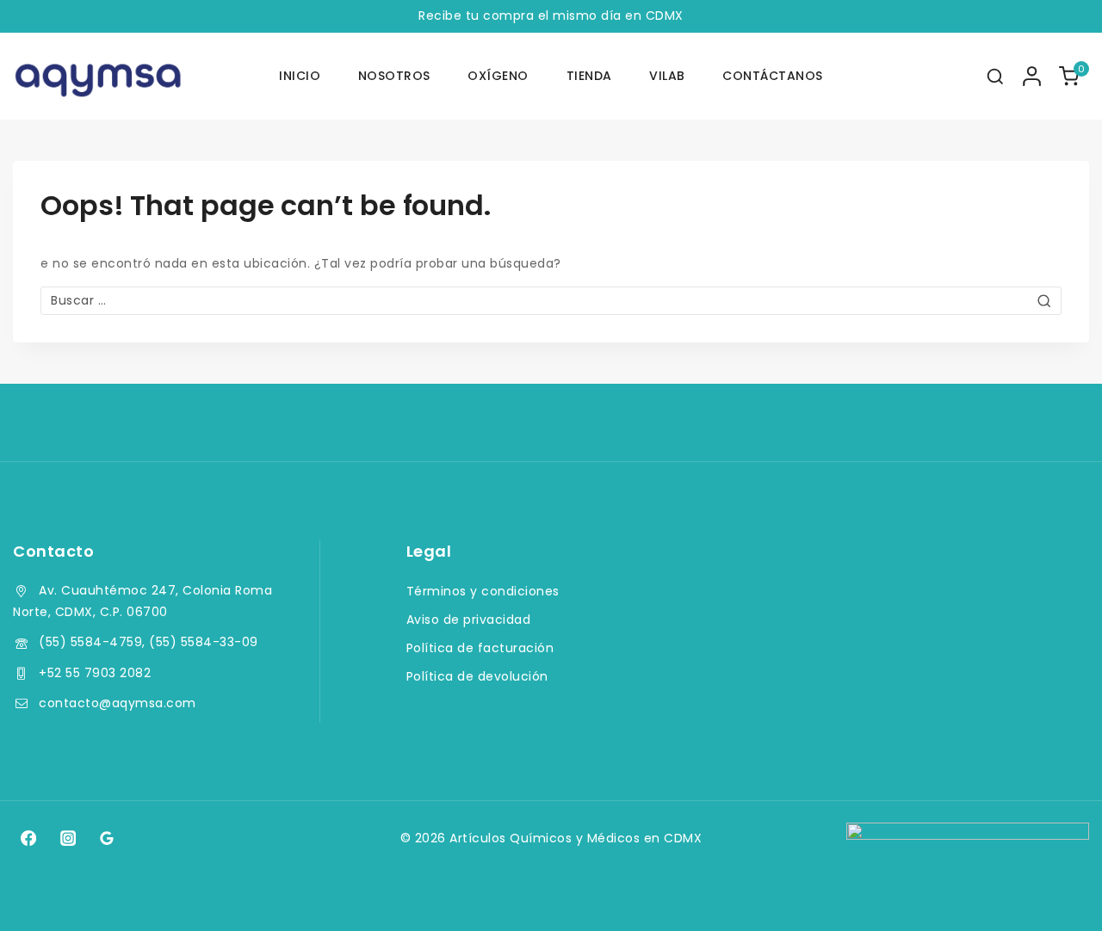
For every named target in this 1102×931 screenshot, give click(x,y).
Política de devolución (477, 676)
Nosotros (394, 75)
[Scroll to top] (1056, 893)
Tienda (589, 75)
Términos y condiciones (483, 591)
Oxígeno (498, 75)
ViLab (667, 75)
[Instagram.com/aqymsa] (67, 838)
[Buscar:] (551, 300)
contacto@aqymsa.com (117, 703)
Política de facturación (480, 648)
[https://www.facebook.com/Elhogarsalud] (28, 838)
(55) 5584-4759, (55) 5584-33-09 (148, 641)
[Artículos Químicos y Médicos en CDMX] (99, 77)
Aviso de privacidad (468, 619)
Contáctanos (772, 75)
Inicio (299, 75)
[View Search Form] (995, 76)
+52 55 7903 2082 (95, 672)
